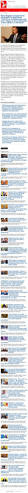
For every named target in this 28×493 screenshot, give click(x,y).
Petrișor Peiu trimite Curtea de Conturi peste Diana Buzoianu (17, 447)
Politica (6, 12)
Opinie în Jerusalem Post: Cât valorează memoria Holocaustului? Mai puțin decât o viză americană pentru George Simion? (14, 328)
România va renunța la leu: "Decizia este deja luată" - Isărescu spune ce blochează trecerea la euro (17, 405)
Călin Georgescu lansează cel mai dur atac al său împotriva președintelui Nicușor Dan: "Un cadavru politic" (17, 262)
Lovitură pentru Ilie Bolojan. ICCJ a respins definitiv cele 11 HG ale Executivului (17, 220)
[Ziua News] (3, 4)
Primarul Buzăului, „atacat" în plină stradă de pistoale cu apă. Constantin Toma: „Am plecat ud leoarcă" (17, 273)
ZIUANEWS (7, 11)
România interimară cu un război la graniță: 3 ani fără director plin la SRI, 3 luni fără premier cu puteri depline (17, 307)
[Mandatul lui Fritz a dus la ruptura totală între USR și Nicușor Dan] (4, 240)
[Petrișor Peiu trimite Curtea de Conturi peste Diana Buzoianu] (4, 448)
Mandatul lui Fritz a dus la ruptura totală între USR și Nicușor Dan (16, 240)
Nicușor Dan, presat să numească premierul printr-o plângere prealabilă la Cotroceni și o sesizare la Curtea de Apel (17, 427)
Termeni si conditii (9, 491)
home (2, 12)
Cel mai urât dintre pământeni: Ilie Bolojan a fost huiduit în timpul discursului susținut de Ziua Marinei (17, 371)
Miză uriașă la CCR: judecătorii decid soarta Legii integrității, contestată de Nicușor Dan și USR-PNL (17, 350)
